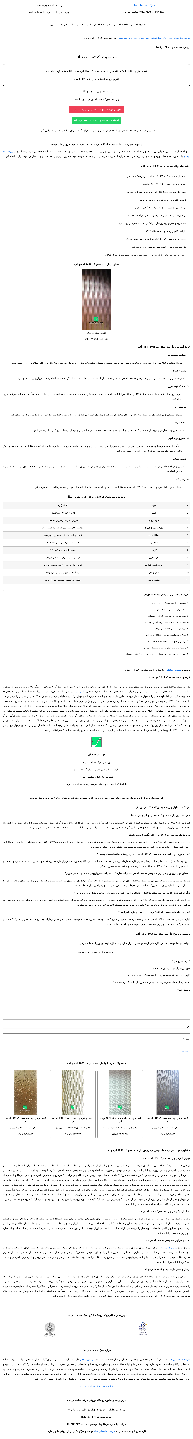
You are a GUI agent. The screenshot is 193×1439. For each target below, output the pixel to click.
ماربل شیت (79, 691)
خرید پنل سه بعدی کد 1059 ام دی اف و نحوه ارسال (164, 622)
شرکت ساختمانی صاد (144, 5)
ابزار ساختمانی (84, 24)
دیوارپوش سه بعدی (127, 38)
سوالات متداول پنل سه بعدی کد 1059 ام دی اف (166, 635)
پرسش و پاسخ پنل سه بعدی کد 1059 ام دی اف (166, 641)
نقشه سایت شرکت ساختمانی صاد (96, 1386)
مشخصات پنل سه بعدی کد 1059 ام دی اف (168, 603)
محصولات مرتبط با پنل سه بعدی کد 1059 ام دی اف (164, 648)
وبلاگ (71, 24)
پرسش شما (183, 990)
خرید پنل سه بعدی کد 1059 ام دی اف (170, 629)
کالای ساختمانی (121, 24)
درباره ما (63, 24)
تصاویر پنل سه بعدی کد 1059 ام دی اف (169, 610)
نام (187, 1026)
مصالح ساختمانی (138, 24)
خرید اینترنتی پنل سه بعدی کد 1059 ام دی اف (167, 616)
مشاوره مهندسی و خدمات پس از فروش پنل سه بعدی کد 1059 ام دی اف (155, 654)
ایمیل (186, 1039)
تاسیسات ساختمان (102, 24)
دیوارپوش (144, 38)
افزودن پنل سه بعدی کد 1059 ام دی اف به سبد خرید (96, 109)
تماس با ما (52, 24)
